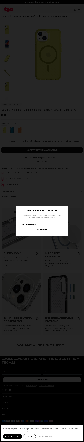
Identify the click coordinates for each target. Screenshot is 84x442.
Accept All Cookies (12, 436)
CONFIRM (42, 230)
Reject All (29, 436)
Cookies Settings (45, 436)
